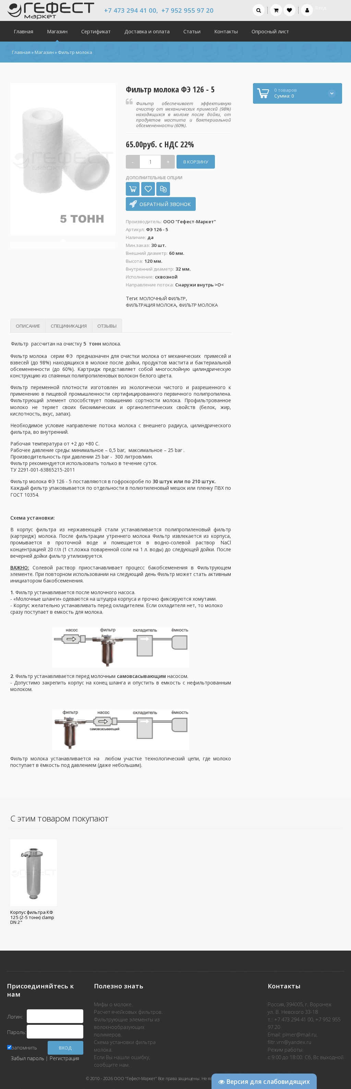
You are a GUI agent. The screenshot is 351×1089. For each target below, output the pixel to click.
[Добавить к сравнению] (163, 189)
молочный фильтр (163, 299)
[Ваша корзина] (276, 10)
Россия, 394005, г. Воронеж (299, 1004)
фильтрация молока (151, 305)
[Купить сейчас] (133, 189)
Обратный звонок (165, 204)
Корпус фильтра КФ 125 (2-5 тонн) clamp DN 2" (32, 917)
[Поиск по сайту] (259, 10)
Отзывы (107, 326)
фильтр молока (198, 305)
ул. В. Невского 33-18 (293, 1011)
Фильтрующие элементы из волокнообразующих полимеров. (127, 1027)
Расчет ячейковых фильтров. (128, 1011)
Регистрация (64, 1058)
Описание (28, 326)
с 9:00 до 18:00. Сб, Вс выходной (305, 1057)
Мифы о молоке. (113, 1004)
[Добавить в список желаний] (148, 189)
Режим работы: (286, 1049)
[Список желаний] (289, 10)
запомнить (24, 1047)
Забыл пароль (27, 1058)
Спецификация (69, 326)
